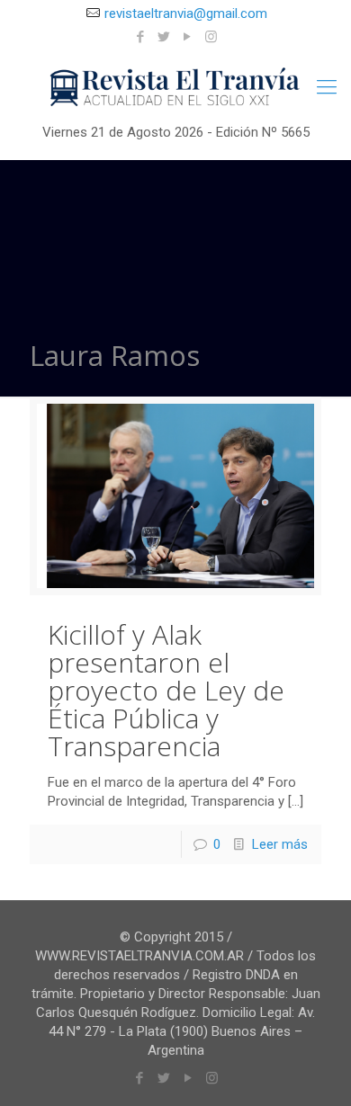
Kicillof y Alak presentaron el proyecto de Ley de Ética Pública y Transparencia (166, 690)
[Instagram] (211, 37)
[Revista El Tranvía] (175, 87)
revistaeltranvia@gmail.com (185, 13)
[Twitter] (164, 37)
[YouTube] (187, 37)
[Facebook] (140, 37)
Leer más (280, 844)
